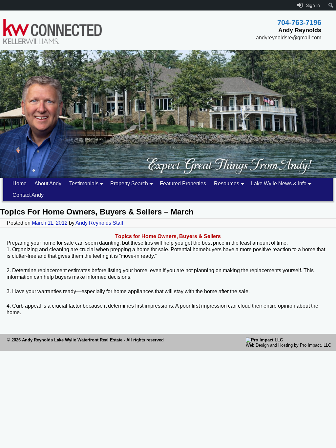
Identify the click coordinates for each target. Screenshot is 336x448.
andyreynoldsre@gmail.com (288, 37)
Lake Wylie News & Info (278, 183)
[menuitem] (331, 5)
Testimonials (83, 183)
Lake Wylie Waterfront (76, 339)
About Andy (47, 183)
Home (19, 183)
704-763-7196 (299, 22)
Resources (226, 183)
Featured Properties (183, 183)
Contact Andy (28, 195)
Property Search (129, 183)
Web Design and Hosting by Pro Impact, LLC (288, 345)
